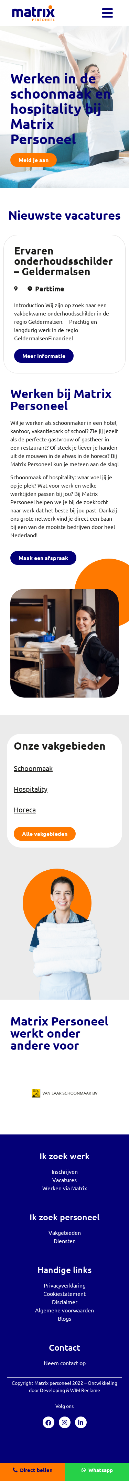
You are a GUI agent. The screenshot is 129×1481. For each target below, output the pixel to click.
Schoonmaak (33, 768)
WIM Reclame (85, 1390)
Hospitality (30, 788)
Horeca (25, 809)
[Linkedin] (81, 1422)
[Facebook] (48, 1422)
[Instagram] (65, 1422)
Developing (52, 1390)
